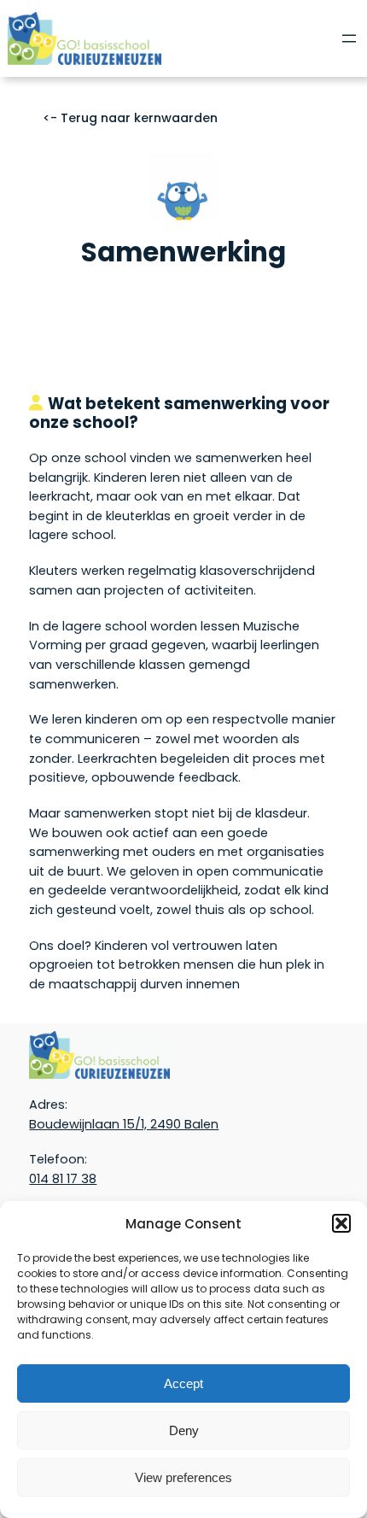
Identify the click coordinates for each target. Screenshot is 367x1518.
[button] (341, 1223)
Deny (184, 1430)
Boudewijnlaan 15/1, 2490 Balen (123, 1124)
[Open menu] (349, 38)
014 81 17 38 (62, 1178)
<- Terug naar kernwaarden (130, 117)
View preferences (183, 1477)
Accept (183, 1383)
